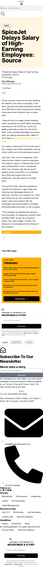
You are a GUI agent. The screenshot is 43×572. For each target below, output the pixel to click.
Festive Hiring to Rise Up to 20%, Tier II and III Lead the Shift (20, 280)
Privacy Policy (28, 384)
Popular (29, 342)
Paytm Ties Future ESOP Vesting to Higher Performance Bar (19, 274)
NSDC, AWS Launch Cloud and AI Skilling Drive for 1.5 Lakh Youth (21, 268)
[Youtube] (10, 490)
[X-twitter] (1, 490)
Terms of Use (27, 333)
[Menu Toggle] (21, 4)
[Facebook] (8, 490)
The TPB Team (8, 81)
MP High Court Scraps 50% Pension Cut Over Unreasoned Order (20, 292)
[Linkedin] (3, 490)
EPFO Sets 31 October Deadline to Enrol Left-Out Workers (20, 286)
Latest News (16, 342)
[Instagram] (6, 490)
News (6, 26)
